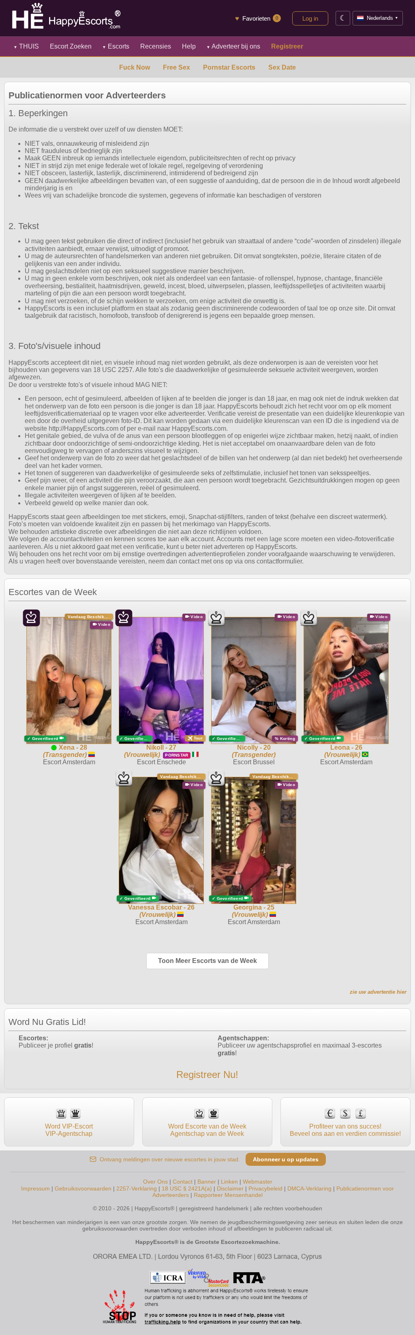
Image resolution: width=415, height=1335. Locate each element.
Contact (183, 1181)
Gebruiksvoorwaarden (83, 1188)
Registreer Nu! (207, 1074)
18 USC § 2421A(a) (187, 1188)
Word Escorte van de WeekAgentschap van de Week (207, 1130)
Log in (310, 18)
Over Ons (155, 1181)
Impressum (35, 1188)
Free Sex (176, 67)
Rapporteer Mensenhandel (228, 1195)
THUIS (26, 46)
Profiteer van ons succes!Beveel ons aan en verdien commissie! (345, 1130)
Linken (229, 1181)
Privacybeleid (265, 1188)
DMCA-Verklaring (309, 1188)
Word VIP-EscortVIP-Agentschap (69, 1130)
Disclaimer (230, 1188)
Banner (206, 1181)
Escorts (115, 46)
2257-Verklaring (136, 1188)
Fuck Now (134, 67)
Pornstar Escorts (229, 67)
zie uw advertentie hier (378, 992)
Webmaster (257, 1181)
